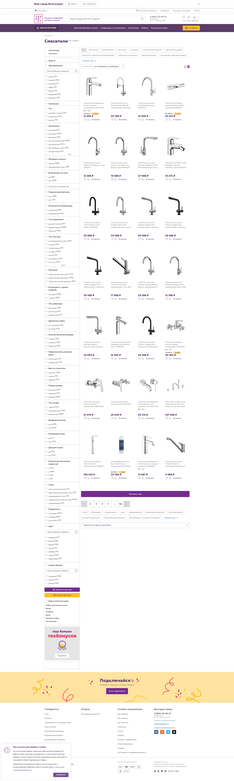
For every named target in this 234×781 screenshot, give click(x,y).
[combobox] (109, 66)
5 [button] (108, 504)
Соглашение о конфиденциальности (132, 752)
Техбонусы (164, 11)
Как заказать (123, 714)
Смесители (53, 54)
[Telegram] (168, 732)
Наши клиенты (50, 727)
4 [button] (102, 504)
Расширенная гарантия (90, 714)
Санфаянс (50, 612)
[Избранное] (183, 17)
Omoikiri (52, 80)
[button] (72, 4)
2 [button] (90, 504)
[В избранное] (85, 120)
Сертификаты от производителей (57, 723)
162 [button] (120, 504)
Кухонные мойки (53, 618)
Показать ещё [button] (135, 494)
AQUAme (52, 84)
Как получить (123, 723)
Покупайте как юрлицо (148, 11)
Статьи (120, 731)
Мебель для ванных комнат (57, 605)
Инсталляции (51, 621)
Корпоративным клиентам (54, 740)
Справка (121, 748)
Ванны (48, 608)
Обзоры (121, 735)
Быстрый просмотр (96, 99)
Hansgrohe (53, 94)
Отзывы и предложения (127, 740)
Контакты (48, 718)
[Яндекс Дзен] (174, 732)
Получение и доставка (181, 11)
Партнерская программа (54, 731)
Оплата (197, 11)
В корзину (96, 120)
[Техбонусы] (62, 643)
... (114, 504)
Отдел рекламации (125, 744)
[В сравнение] (88, 120)
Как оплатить (123, 718)
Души (48, 615)
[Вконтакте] (156, 732)
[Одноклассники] (162, 732)
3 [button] (96, 504)
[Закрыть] (199, 4)
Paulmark (52, 98)
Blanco (51, 91)
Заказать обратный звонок (164, 721)
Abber (51, 87)
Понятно (60, 775)
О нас (46, 714)
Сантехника (54, 50)
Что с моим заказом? (190, 21)
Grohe (51, 77)
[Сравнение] (188, 17)
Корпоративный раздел (53, 735)
